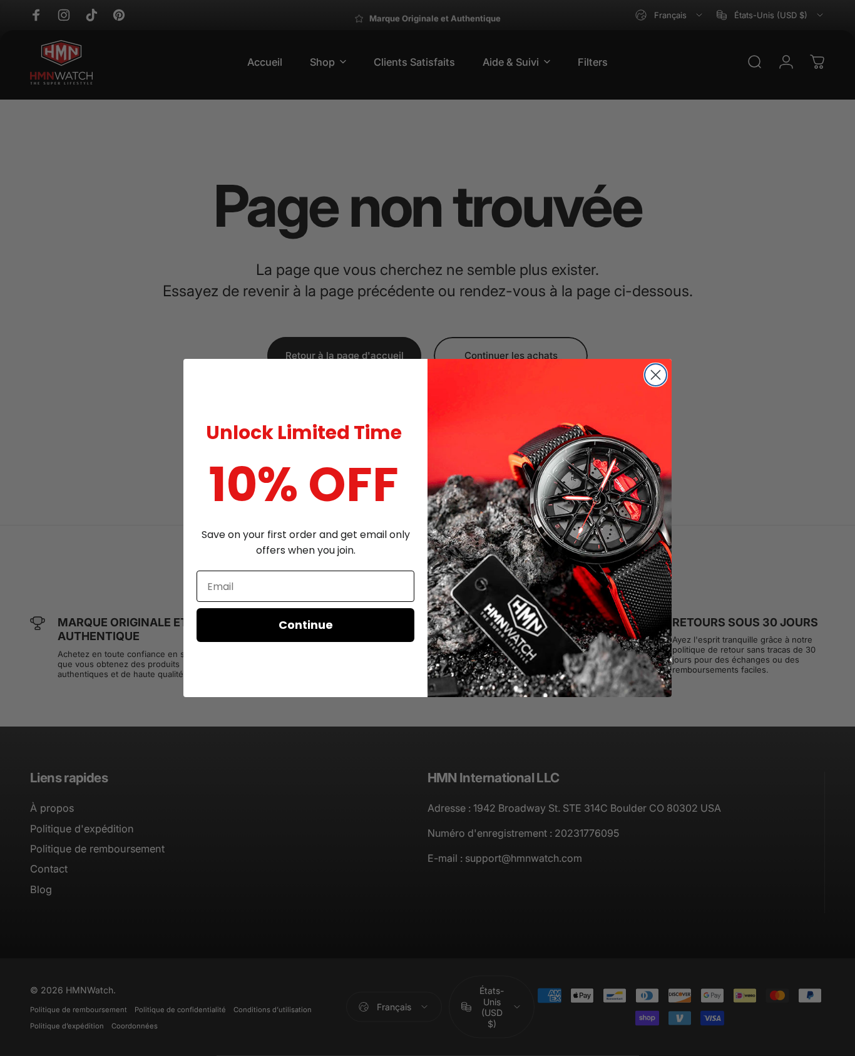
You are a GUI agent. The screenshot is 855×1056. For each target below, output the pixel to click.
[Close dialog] (656, 375)
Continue (306, 625)
